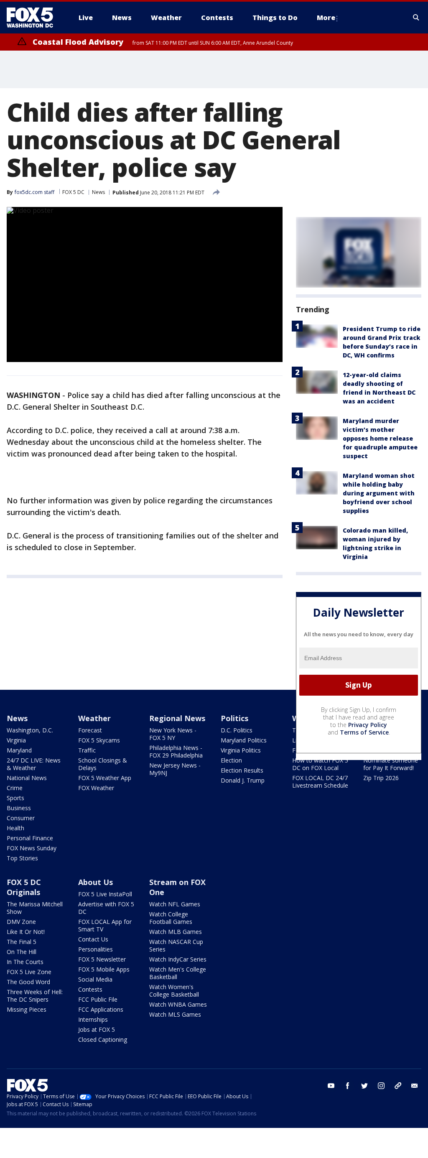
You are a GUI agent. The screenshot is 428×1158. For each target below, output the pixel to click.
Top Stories (22, 858)
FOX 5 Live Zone (29, 972)
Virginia (16, 740)
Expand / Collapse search (416, 17)
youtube (331, 1085)
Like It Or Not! (26, 932)
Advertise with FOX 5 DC (106, 908)
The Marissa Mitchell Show (35, 908)
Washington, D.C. (30, 730)
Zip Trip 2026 (381, 778)
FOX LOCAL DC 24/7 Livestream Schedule (320, 781)
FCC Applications (100, 1009)
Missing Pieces (26, 1009)
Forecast (90, 730)
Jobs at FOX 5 (96, 1029)
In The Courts (25, 962)
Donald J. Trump (243, 780)
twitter (364, 1085)
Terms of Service (364, 732)
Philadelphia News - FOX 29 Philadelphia (176, 751)
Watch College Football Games (170, 918)
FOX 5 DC (73, 192)
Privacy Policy (367, 725)
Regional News (177, 718)
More (326, 17)
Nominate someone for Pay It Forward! (390, 764)
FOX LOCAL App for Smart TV (105, 925)
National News (27, 778)
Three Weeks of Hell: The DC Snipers (35, 995)
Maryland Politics (244, 740)
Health (15, 828)
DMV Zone (21, 922)
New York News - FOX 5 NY (172, 734)
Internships (93, 1019)
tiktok (398, 1085)
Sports (15, 798)
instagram (381, 1085)
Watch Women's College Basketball (174, 990)
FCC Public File (97, 999)
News (98, 192)
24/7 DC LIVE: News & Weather (34, 764)
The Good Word (28, 982)
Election (231, 760)
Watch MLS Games (175, 1014)
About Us (95, 882)
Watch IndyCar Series (177, 959)
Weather (94, 718)
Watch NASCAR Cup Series (176, 945)
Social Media (95, 979)
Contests (90, 989)
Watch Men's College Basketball (177, 973)
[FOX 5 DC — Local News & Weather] (34, 18)
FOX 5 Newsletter (102, 959)
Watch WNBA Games (178, 1004)
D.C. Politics (236, 730)
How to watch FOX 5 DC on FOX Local (320, 764)
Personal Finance (30, 838)
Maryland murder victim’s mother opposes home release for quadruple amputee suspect (380, 438)
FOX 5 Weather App (104, 778)
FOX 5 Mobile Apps (104, 969)
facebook (347, 1085)
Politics (234, 718)
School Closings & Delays (102, 764)
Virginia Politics (241, 750)
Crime (15, 788)
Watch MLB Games (175, 932)
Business (19, 808)
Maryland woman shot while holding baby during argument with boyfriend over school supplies (379, 493)
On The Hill (21, 952)
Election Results (242, 770)
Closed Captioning (102, 1039)
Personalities (95, 949)
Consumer (21, 818)
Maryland (19, 750)
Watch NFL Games (174, 904)
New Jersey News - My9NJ (175, 769)
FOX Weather (96, 788)
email (414, 1085)
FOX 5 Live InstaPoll (105, 894)
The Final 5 (21, 942)
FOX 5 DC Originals (24, 887)
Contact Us (93, 939)
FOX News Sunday (31, 848)
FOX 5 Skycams (99, 740)
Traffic (87, 750)
